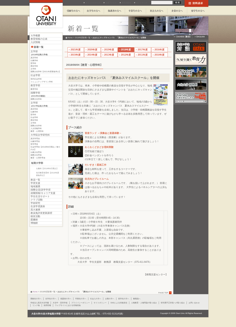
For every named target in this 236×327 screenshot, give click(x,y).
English (199, 36)
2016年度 (159, 49)
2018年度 (126, 49)
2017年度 (143, 49)
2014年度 (92, 54)
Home (70, 38)
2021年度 (76, 49)
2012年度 (126, 54)
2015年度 (76, 54)
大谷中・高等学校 (60, 303)
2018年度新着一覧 (82, 38)
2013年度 (109, 54)
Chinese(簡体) (183, 36)
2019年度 (109, 49)
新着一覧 (39, 47)
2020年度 (92, 49)
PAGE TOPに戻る (165, 292)
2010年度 (159, 54)
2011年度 (143, 54)
